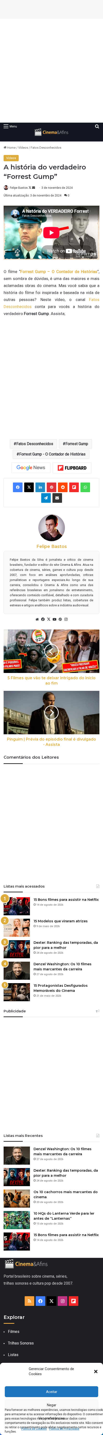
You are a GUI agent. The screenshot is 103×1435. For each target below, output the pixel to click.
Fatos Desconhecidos (46, 147)
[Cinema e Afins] (51, 132)
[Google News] (30, 467)
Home (11, 147)
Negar (51, 1405)
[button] (95, 1371)
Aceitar (51, 1392)
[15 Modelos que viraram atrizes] (17, 928)
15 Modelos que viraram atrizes (61, 921)
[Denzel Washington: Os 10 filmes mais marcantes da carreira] (17, 971)
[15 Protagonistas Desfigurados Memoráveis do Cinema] (17, 992)
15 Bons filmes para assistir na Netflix (66, 899)
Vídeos (23, 147)
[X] (49, 619)
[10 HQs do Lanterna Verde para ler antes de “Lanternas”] (17, 1220)
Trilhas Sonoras (21, 1343)
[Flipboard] (72, 468)
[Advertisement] (51, 71)
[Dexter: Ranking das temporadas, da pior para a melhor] (17, 949)
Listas (13, 1354)
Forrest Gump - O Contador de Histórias (52, 454)
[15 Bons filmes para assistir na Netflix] (17, 906)
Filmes (13, 1331)
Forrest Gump (76, 443)
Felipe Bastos (19, 187)
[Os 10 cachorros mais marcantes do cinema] (17, 1199)
